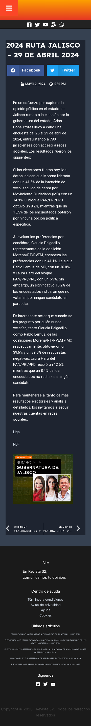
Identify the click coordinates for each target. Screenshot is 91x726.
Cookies (45, 615)
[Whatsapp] (61, 24)
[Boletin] (53, 24)
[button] (25, 70)
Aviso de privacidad (46, 605)
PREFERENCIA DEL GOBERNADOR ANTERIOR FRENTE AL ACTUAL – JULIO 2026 (45, 634)
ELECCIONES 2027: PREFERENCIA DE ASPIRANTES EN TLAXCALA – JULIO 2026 (45, 664)
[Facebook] (29, 24)
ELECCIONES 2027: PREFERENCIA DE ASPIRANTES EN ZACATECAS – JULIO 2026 (45, 658)
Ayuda (45, 610)
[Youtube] (45, 24)
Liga (16, 432)
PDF (16, 444)
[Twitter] (37, 24)
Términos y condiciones (45, 599)
